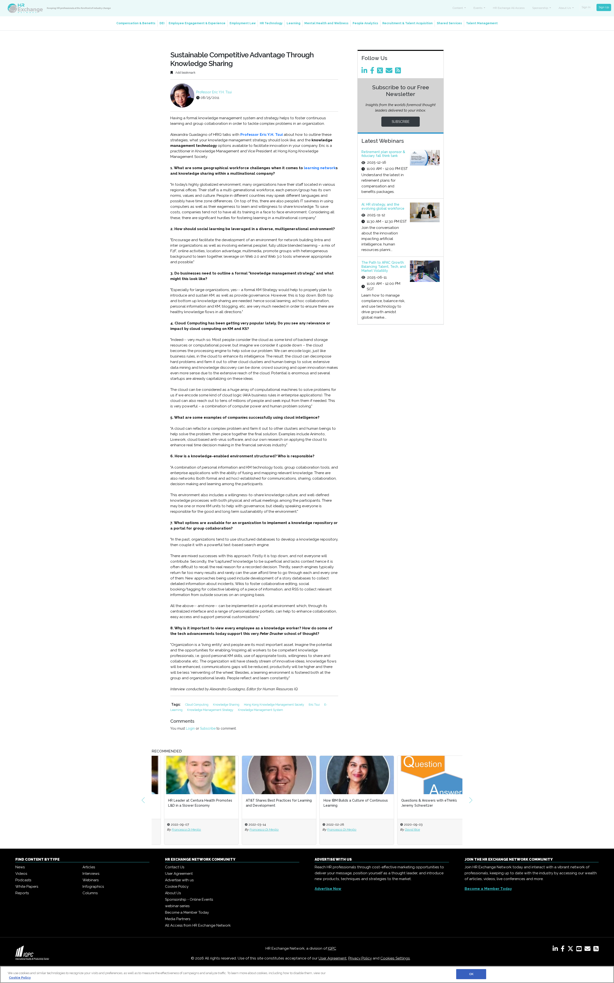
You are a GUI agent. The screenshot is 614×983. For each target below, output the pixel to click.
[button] (143, 800)
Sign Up (604, 7)
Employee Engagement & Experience (197, 23)
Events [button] (478, 8)
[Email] (390, 72)
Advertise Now (328, 889)
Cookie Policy (177, 886)
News (20, 867)
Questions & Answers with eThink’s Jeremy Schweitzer (416, 802)
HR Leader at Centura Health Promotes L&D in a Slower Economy (188, 802)
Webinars (91, 880)
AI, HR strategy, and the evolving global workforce (382, 206)
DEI (162, 23)
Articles (89, 867)
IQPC (332, 948)
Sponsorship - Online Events (189, 899)
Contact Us (174, 867)
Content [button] (458, 8)
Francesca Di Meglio (174, 829)
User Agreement (179, 873)
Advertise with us (179, 880)
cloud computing (197, 704)
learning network (319, 168)
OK (471, 974)
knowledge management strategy (210, 710)
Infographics (93, 886)
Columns (90, 893)
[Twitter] (381, 72)
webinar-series (177, 906)
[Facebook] (373, 72)
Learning (293, 23)
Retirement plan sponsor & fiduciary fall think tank (383, 154)
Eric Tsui (314, 704)
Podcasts (23, 880)
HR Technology (271, 23)
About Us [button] (565, 8)
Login (190, 728)
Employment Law (243, 23)
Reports (22, 893)
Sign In (586, 7)
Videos (21, 873)
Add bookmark (185, 72)
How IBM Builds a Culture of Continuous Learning (343, 802)
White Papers (26, 886)
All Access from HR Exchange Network (198, 925)
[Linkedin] (365, 72)
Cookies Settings (395, 958)
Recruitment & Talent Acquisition (407, 23)
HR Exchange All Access (509, 8)
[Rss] (399, 72)
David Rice (399, 829)
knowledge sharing (226, 704)
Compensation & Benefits (135, 23)
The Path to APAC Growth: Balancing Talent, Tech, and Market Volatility (383, 267)
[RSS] (596, 950)
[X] (571, 950)
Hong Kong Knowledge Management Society (274, 704)
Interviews (91, 873)
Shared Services (449, 23)
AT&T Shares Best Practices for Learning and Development (266, 802)
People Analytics (365, 23)
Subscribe (208, 728)
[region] (307, 974)
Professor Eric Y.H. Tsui (214, 92)
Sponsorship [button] (540, 8)
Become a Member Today (187, 912)
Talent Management (482, 23)
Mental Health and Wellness (326, 23)
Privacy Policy (360, 958)
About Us (173, 893)
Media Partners (177, 919)
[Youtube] (580, 950)
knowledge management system (260, 710)
